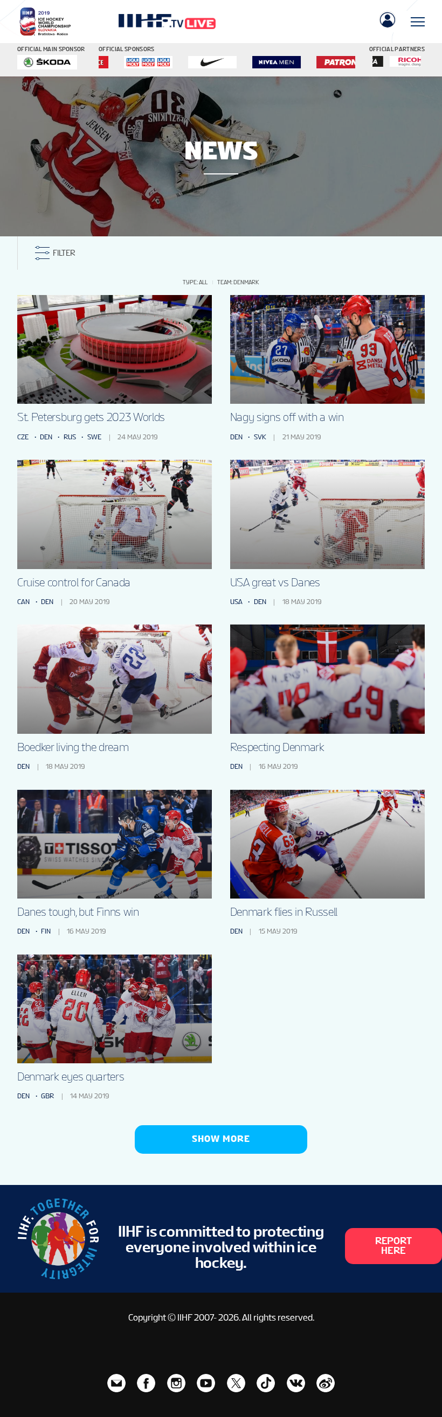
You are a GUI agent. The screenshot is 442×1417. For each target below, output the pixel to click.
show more (221, 1139)
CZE (23, 436)
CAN (23, 601)
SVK (260, 436)
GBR (47, 1095)
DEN (46, 436)
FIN (46, 931)
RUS (70, 436)
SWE (94, 436)
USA (236, 601)
